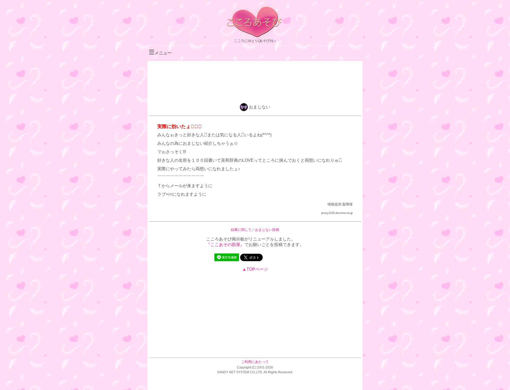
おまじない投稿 (267, 230)
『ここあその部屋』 (225, 244)
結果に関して (241, 230)
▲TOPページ (255, 269)
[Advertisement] (255, 81)
